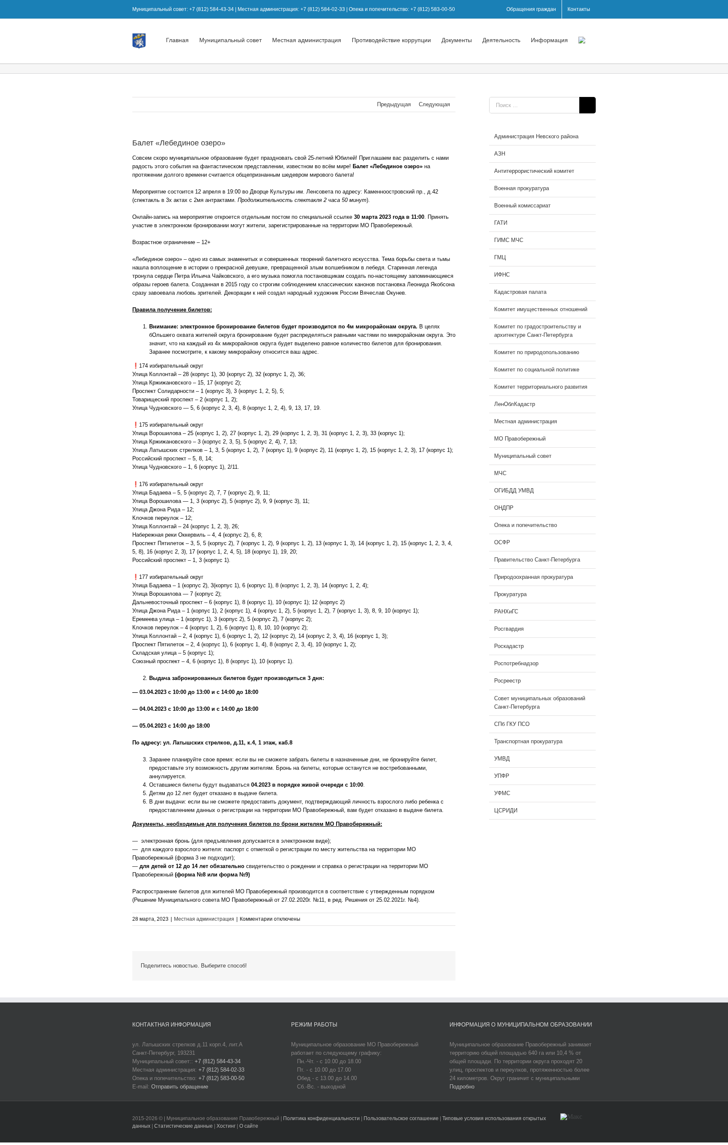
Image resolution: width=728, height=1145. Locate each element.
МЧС (500, 473)
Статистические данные (183, 1126)
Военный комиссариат (522, 205)
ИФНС (502, 274)
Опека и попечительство (525, 525)
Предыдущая (394, 104)
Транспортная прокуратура (528, 741)
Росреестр (507, 680)
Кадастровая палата (520, 292)
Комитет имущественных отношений (540, 309)
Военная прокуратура (521, 188)
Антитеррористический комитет (534, 171)
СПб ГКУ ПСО (512, 724)
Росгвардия (509, 629)
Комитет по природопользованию (536, 352)
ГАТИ (500, 223)
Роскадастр (509, 646)
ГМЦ (500, 257)
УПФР (501, 776)
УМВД (502, 758)
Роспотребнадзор (516, 663)
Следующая (434, 104)
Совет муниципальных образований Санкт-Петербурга (539, 702)
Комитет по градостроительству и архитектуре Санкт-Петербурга (537, 330)
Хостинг (226, 1126)
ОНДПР (504, 508)
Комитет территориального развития (540, 387)
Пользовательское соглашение (402, 1118)
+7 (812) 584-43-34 (218, 1061)
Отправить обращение (179, 1086)
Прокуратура (510, 594)
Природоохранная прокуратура (533, 577)
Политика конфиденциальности (322, 1118)
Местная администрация (204, 919)
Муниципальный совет (522, 456)
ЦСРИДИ (505, 810)
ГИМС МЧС (508, 240)
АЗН (499, 154)
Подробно (462, 1086)
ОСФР (502, 542)
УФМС (502, 793)
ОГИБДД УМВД (514, 490)
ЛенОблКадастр (514, 404)
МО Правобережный (520, 438)
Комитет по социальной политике (536, 369)
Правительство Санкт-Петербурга (537, 559)
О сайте (248, 1126)
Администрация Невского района (536, 136)
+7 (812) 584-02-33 (221, 1070)
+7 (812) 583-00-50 (221, 1078)
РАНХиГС (506, 611)
